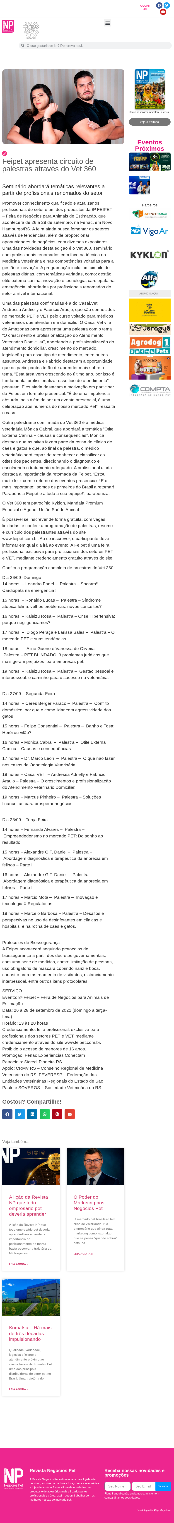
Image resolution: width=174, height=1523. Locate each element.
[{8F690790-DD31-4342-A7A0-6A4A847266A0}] (150, 238)
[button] (107, 22)
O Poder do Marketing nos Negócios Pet (89, 1202)
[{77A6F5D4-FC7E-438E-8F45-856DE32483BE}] (150, 218)
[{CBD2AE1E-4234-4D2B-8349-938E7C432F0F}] (150, 333)
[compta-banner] (150, 398)
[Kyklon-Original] (150, 268)
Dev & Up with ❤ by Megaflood (153, 1510)
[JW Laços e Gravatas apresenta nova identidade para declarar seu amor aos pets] (150, 321)
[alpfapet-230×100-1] (150, 287)
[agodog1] (150, 353)
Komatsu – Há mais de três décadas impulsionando (30, 1333)
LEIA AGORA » (18, 1264)
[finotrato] (150, 378)
